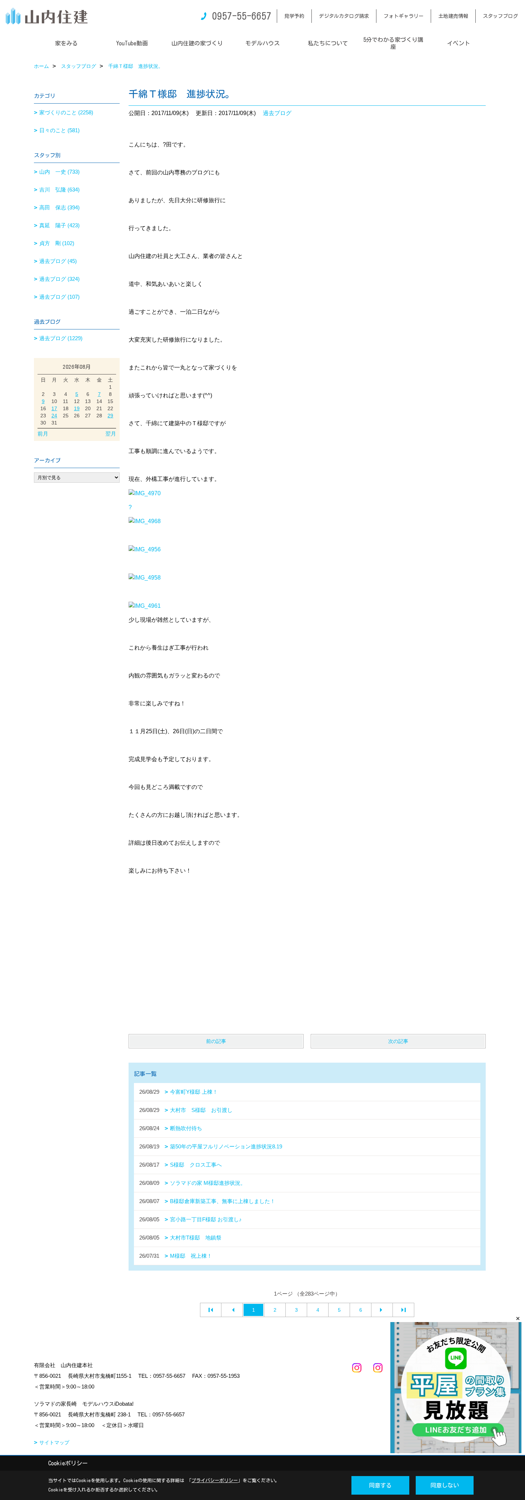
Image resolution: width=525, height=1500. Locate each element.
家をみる (66, 43)
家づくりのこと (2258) (66, 112)
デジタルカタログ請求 (344, 16)
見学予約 (294, 16)
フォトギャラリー (404, 16)
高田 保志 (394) (59, 207)
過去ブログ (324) (59, 279)
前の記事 (216, 1041)
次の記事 (398, 1041)
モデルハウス (262, 43)
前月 (43, 434)
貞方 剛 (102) (56, 243)
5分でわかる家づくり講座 (393, 43)
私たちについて (328, 43)
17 (54, 408)
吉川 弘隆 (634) (59, 190)
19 (77, 408)
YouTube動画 (132, 43)
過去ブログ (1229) (60, 338)
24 (54, 415)
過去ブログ (277, 113)
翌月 (110, 434)
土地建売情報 (453, 16)
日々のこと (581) (59, 130)
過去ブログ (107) (59, 297)
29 (110, 415)
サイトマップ (54, 1442)
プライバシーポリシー (214, 1480)
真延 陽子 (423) (59, 225)
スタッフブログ (500, 16)
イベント (458, 43)
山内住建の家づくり (197, 43)
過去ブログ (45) (58, 261)
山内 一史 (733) (59, 172)
